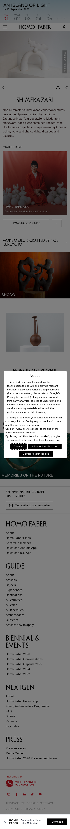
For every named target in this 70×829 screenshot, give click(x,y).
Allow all (18, 446)
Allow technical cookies (45, 446)
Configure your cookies (36, 453)
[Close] (4, 821)
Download (57, 821)
